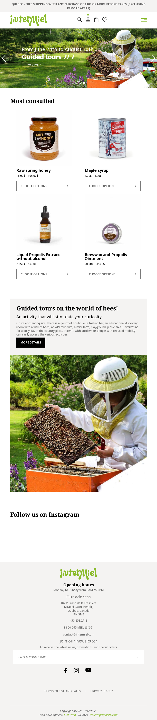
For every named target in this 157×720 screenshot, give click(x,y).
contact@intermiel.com (78, 634)
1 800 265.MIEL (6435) (78, 627)
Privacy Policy (101, 691)
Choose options (34, 186)
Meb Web (70, 715)
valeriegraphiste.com (104, 715)
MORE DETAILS (30, 342)
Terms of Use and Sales (62, 691)
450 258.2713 (78, 620)
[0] (96, 19)
